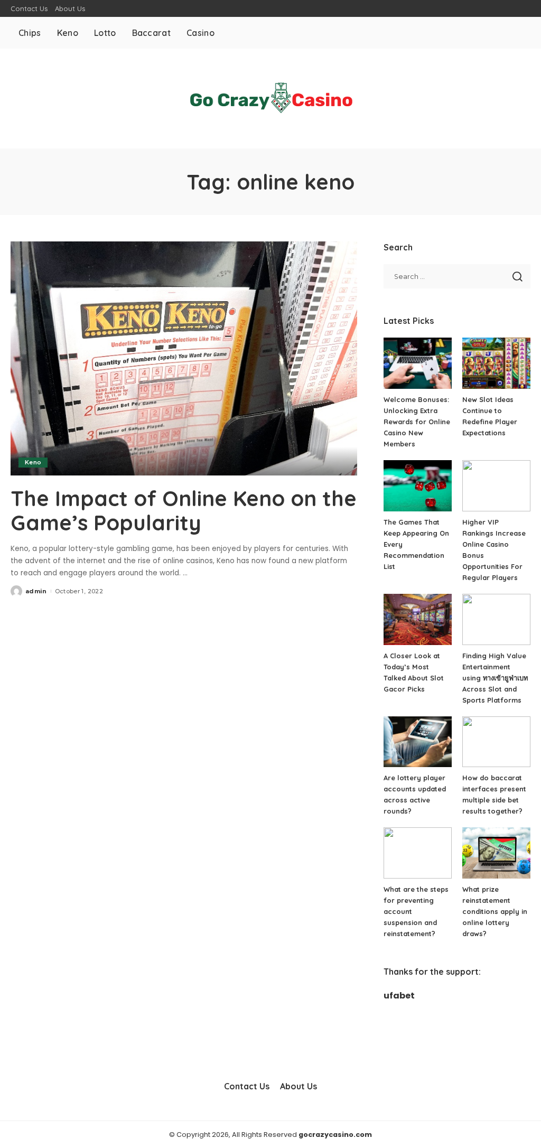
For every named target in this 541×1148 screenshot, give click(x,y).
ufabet (399, 996)
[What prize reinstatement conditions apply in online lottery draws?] (496, 853)
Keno (33, 462)
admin (36, 591)
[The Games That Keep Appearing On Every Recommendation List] (418, 485)
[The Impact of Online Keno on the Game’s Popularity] (184, 358)
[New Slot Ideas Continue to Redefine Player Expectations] (496, 363)
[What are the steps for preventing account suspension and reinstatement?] (418, 853)
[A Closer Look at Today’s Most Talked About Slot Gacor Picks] (418, 619)
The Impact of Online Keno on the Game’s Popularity (184, 510)
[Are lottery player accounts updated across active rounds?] (418, 742)
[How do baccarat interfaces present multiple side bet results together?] (496, 742)
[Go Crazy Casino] (270, 98)
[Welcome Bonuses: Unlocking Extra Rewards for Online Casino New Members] (418, 363)
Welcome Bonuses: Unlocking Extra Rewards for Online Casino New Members (417, 421)
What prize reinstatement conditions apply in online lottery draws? (494, 911)
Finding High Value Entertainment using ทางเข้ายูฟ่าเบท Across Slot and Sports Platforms (495, 677)
